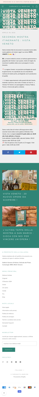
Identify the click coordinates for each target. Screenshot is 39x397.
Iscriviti (8, 349)
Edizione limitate (7, 275)
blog (3, 297)
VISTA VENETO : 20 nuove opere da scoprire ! (15, 197)
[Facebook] (3, 362)
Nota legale (5, 307)
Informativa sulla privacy (9, 310)
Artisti (4, 284)
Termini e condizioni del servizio (11, 320)
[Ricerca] (33, 6)
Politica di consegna (8, 317)
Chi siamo (5, 288)
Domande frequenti (8, 323)
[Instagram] (7, 362)
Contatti (4, 326)
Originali (4, 278)
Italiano (18, 370)
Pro (3, 294)
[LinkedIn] (20, 362)
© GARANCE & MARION (19, 374)
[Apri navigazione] (3, 6)
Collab (4, 291)
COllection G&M (7, 281)
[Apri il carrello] (36, 6)
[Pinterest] (11, 362)
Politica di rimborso (8, 313)
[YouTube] (16, 362)
